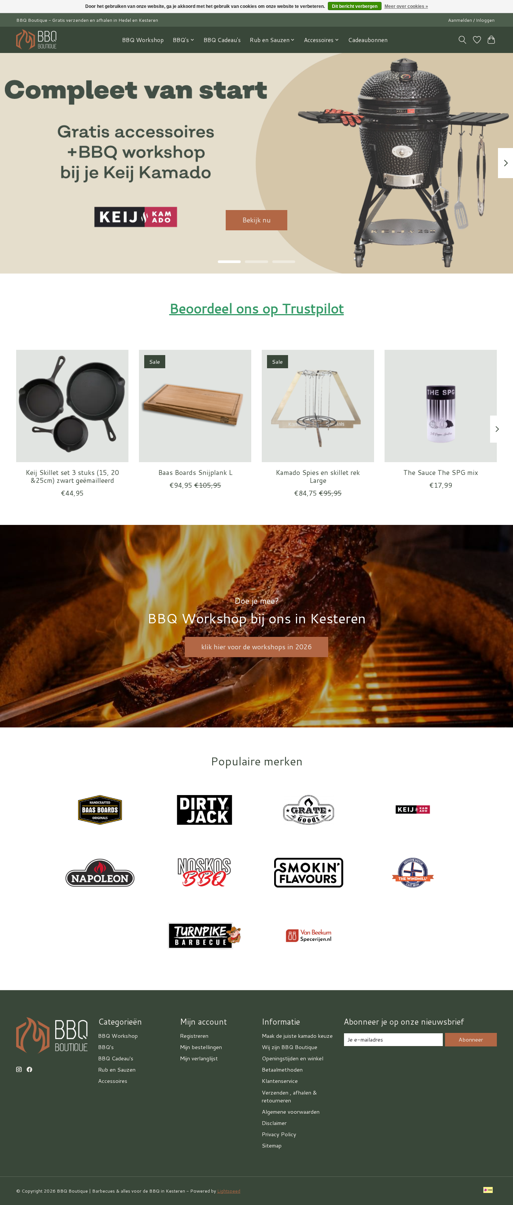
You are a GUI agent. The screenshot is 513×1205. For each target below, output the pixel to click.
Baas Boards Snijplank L (195, 472)
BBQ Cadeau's (222, 40)
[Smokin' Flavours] (309, 874)
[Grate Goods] (309, 811)
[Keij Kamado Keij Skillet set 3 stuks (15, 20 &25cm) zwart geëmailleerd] (72, 406)
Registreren (194, 1036)
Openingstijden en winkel (292, 1058)
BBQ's (106, 1047)
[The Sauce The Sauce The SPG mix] (441, 406)
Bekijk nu (256, 220)
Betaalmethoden (282, 1069)
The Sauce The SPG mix (440, 472)
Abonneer (471, 1039)
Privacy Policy (279, 1134)
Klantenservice (280, 1081)
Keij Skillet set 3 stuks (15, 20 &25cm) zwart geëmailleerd (72, 476)
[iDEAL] (488, 1190)
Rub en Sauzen (117, 1069)
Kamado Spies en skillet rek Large (318, 476)
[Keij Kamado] (413, 811)
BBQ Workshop (143, 40)
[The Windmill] (413, 874)
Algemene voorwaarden (291, 1112)
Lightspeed (228, 1191)
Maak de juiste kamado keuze (297, 1036)
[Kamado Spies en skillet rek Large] (318, 406)
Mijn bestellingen (201, 1047)
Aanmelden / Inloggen (471, 20)
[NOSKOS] (204, 874)
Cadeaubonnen (368, 40)
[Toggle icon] (462, 40)
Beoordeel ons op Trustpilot (256, 308)
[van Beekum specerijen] (309, 936)
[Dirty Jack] (204, 811)
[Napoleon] (100, 874)
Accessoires (112, 1081)
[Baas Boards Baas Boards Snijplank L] (195, 406)
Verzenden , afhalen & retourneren (289, 1096)
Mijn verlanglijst (199, 1058)
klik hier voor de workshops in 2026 (256, 647)
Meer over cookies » (406, 6)
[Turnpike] (204, 936)
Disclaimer (274, 1123)
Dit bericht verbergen (354, 6)
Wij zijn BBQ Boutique (289, 1047)
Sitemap (272, 1145)
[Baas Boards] (100, 811)
